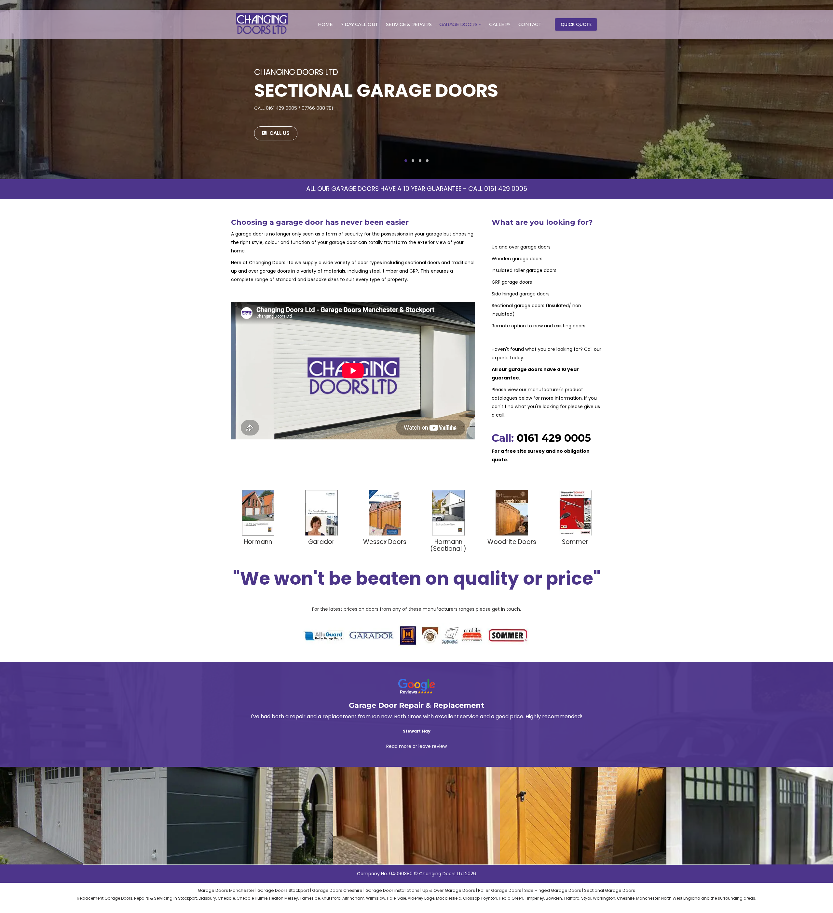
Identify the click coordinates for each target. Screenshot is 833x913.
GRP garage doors (512, 282)
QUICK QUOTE (576, 24)
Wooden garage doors (517, 258)
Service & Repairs (409, 24)
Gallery (500, 24)
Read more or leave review (416, 746)
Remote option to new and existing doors (538, 325)
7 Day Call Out (359, 24)
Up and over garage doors (521, 247)
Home (325, 24)
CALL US (278, 133)
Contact (529, 24)
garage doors (525, 369)
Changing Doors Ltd (271, 262)
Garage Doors (458, 24)
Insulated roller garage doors (524, 270)
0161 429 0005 (505, 188)
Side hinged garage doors (521, 294)
